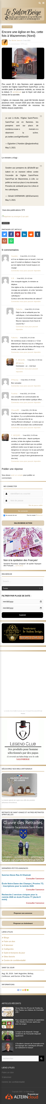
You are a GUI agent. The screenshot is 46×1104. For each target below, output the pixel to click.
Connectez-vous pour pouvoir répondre (26, 271)
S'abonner (6, 1077)
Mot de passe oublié (35, 505)
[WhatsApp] (11, 241)
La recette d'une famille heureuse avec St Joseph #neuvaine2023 (22, 711)
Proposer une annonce (23, 913)
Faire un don (9, 941)
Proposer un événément (23, 923)
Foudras (14, 393)
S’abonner (8, 945)
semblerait (17, 92)
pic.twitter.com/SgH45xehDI (16, 137)
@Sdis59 (31, 168)
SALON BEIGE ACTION (23, 523)
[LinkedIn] (24, 234)
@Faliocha (20, 363)
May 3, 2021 (10, 148)
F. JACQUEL (20, 360)
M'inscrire (39, 515)
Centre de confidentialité (15, 960)
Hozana (23, 713)
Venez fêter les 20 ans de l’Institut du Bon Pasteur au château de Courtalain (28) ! (29, 1010)
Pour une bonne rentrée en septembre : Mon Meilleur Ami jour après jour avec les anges (29, 1022)
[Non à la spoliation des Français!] (23, 556)
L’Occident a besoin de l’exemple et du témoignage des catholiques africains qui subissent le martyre (29, 1046)
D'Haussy (14, 380)
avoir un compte (17, 475)
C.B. (12, 278)
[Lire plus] (19, 565)
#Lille (16, 118)
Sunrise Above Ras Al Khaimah (16, 875)
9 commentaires (14, 44)
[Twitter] (4, 234)
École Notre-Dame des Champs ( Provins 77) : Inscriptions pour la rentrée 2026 (22, 884)
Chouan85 (15, 410)
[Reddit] (31, 234)
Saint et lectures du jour (14, 953)
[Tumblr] (37, 234)
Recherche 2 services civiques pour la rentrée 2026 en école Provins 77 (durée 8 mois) (21, 897)
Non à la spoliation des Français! (21, 560)
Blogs (6, 938)
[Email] (4, 241)
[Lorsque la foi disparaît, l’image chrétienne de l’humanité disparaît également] (8, 1039)
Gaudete (14, 256)
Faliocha (19, 309)
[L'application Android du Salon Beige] (28, 990)
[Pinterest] (17, 234)
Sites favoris (9, 957)
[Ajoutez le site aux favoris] (23, 990)
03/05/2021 (5, 223)
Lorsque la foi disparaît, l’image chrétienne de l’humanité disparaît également (28, 1034)
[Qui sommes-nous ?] (18, 990)
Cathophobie (7, 26)
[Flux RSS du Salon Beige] (25, 990)
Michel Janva (16, 40)
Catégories (9, 949)
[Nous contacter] (21, 990)
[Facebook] (11, 234)
